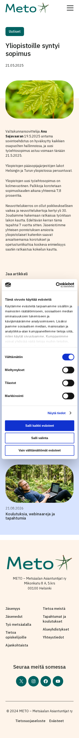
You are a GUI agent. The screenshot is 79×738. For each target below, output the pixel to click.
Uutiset (15, 31)
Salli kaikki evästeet (39, 425)
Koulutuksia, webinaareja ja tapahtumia (30, 516)
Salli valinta (39, 438)
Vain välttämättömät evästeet (40, 450)
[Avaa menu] (70, 7)
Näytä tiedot (57, 413)
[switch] (68, 370)
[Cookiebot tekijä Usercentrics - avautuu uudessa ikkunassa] (56, 285)
